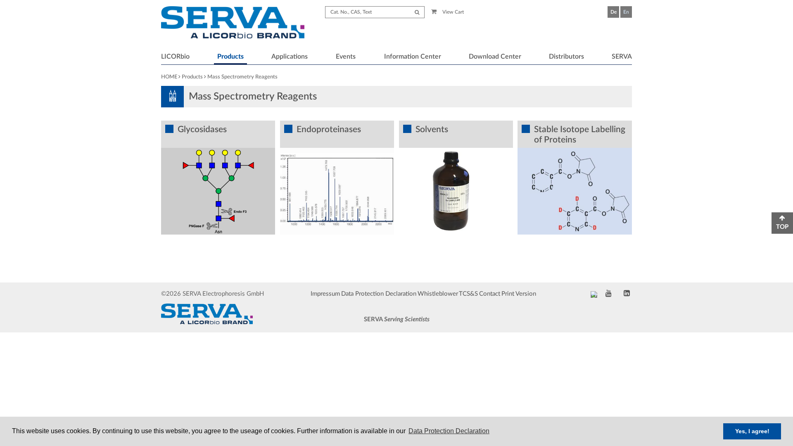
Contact (489, 294)
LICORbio (175, 56)
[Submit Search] (417, 12)
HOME (169, 77)
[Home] (232, 23)
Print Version (518, 294)
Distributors (566, 56)
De (613, 11)
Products (230, 56)
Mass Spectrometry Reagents (242, 77)
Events (346, 56)
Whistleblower (438, 294)
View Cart (452, 11)
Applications (289, 56)
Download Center (495, 56)
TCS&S (468, 294)
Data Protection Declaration (378, 294)
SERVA (622, 56)
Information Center (412, 56)
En (626, 11)
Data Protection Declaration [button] (448, 430)
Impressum (325, 294)
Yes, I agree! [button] (752, 431)
